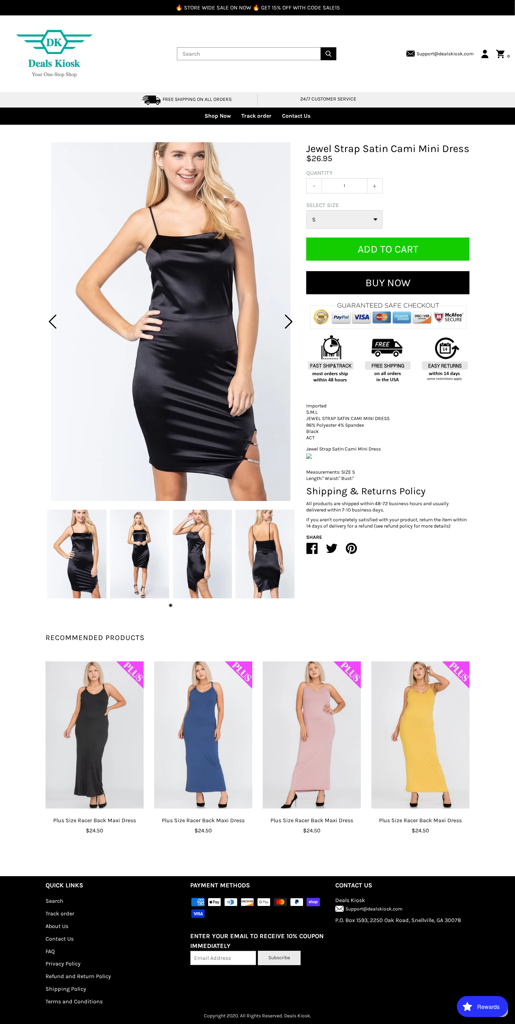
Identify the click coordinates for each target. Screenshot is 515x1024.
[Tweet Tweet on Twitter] (332, 551)
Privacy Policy (63, 963)
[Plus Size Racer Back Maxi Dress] (95, 735)
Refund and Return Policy (78, 976)
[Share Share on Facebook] (312, 551)
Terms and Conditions (74, 1001)
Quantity (319, 173)
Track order (256, 115)
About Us (57, 926)
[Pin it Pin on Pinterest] (351, 551)
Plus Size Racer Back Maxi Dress (94, 820)
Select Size (322, 205)
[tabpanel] (171, 321)
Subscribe (279, 958)
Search (54, 901)
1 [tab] (171, 605)
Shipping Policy (66, 988)
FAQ (50, 951)
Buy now (388, 282)
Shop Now (218, 115)
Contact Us (296, 115)
